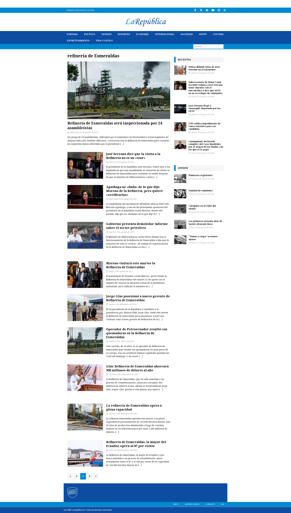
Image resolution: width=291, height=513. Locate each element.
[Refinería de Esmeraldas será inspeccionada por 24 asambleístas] (118, 90)
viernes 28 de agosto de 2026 (202, 153)
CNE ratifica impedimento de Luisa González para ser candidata (205, 126)
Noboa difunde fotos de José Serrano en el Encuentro (204, 68)
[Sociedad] (85, 340)
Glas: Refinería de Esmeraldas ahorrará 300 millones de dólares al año (137, 368)
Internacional (164, 34)
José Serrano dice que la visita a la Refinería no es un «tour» (133, 156)
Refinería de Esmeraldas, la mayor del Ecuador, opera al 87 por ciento (136, 444)
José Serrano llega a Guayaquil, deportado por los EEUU (205, 108)
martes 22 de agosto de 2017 (121, 162)
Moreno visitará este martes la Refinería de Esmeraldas (130, 265)
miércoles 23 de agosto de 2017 (84, 132)
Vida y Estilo (104, 40)
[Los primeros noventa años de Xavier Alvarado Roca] (180, 224)
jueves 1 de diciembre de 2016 (123, 304)
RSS (222, 504)
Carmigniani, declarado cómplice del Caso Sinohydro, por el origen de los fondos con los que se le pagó (206, 145)
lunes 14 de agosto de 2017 (121, 271)
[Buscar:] (208, 46)
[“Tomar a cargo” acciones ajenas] (180, 239)
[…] (122, 144)
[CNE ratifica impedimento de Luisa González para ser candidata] (180, 126)
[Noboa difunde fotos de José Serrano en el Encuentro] (180, 70)
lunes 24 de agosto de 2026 (201, 227)
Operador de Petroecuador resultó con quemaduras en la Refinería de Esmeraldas (136, 333)
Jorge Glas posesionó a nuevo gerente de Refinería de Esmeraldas (138, 298)
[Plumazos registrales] (180, 178)
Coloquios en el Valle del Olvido (202, 207)
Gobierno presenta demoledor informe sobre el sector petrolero (137, 226)
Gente (203, 34)
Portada (72, 34)
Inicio (176, 504)
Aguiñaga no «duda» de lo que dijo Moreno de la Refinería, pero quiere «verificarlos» (134, 191)
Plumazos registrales (201, 175)
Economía (142, 34)
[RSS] (224, 10)
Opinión (106, 34)
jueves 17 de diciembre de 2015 (123, 413)
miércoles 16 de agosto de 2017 (123, 199)
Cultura (218, 34)
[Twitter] (201, 10)
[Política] (85, 165)
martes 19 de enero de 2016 (121, 341)
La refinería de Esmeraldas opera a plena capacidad (134, 407)
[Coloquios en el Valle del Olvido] (180, 209)
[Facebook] (195, 10)
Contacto (210, 504)
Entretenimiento (78, 40)
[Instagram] (218, 10)
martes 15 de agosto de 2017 (121, 232)
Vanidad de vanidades (201, 190)
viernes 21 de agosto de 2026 (202, 243)
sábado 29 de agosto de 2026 (202, 73)
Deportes (124, 34)
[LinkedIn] (207, 10)
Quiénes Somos (192, 504)
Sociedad (187, 34)
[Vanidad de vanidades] (180, 193)
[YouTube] (213, 10)
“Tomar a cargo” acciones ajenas (203, 238)
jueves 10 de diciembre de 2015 (123, 450)
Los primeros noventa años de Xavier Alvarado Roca (205, 222)
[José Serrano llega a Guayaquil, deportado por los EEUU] (180, 108)
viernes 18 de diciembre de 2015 (124, 374)
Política (89, 34)
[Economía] (85, 235)
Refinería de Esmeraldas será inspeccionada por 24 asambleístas (114, 125)
